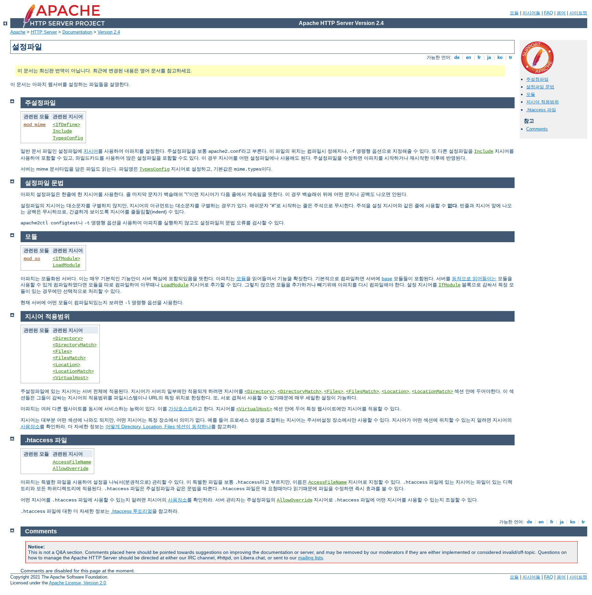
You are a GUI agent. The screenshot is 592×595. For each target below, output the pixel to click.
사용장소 (30, 426)
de (457, 57)
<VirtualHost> (70, 378)
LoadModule (66, 265)
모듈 (514, 12)
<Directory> (68, 338)
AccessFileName (72, 462)
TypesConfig (68, 138)
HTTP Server (44, 32)
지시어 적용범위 (542, 101)
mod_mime (35, 124)
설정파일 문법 (540, 86)
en (468, 57)
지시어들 (531, 12)
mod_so (32, 258)
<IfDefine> (66, 124)
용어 (561, 12)
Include (62, 131)
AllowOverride (70, 468)
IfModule (449, 285)
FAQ (548, 12)
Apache (17, 32)
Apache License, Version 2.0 (77, 582)
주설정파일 (537, 79)
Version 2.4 (109, 32)
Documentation (77, 32)
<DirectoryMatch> (75, 345)
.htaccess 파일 (541, 109)
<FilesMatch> (69, 358)
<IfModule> (66, 258)
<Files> (62, 351)
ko (500, 57)
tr (511, 57)
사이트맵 (578, 12)
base (387, 278)
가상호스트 (181, 408)
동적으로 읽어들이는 (474, 278)
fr (479, 57)
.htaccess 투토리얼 (131, 511)
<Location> (66, 365)
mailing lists (310, 557)
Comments (537, 129)
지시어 (91, 151)
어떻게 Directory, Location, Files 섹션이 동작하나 (158, 426)
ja (489, 57)
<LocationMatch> (73, 371)
